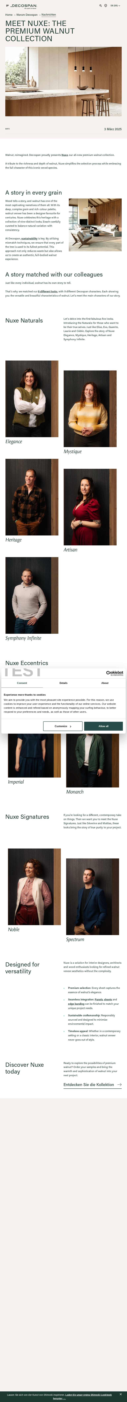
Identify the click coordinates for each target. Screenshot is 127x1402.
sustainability (29, 238)
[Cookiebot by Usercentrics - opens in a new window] (108, 673)
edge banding (76, 1003)
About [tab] (105, 682)
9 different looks (47, 291)
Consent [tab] (22, 682)
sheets (108, 999)
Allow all (103, 726)
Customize (61, 726)
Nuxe (65, 155)
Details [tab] (64, 682)
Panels (99, 999)
